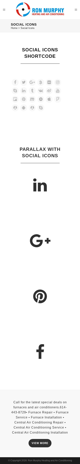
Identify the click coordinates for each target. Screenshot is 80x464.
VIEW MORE (40, 443)
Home (14, 28)
